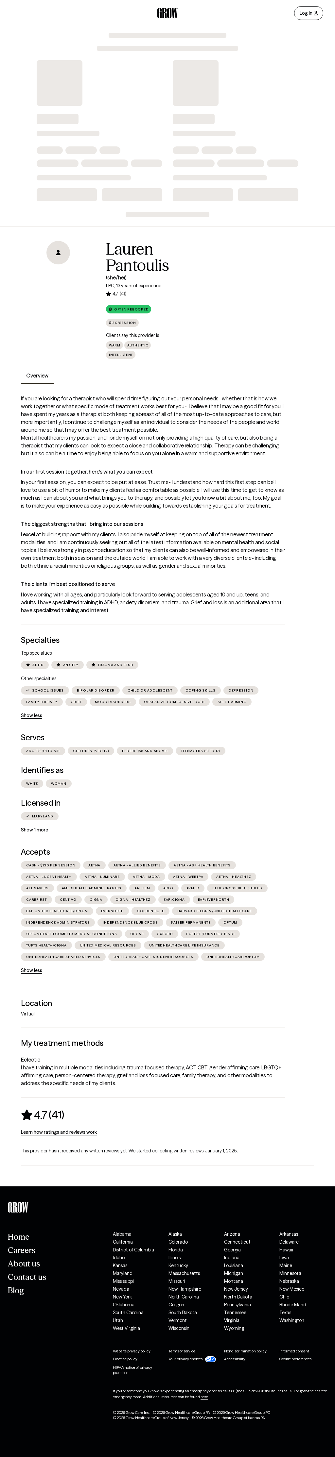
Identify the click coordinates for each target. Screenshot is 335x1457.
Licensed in (41, 803)
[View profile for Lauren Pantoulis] (58, 278)
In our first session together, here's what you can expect (87, 471)
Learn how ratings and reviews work (59, 1132)
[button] (128, 309)
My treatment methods (62, 1043)
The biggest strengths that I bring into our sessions (82, 524)
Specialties (40, 640)
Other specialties (38, 678)
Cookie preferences (295, 1358)
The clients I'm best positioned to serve (68, 584)
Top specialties (36, 653)
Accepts (35, 852)
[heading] (42, 1114)
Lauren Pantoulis (137, 257)
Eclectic (30, 1059)
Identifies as (42, 770)
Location (36, 1003)
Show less (31, 715)
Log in (306, 13)
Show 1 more (34, 830)
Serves (32, 737)
